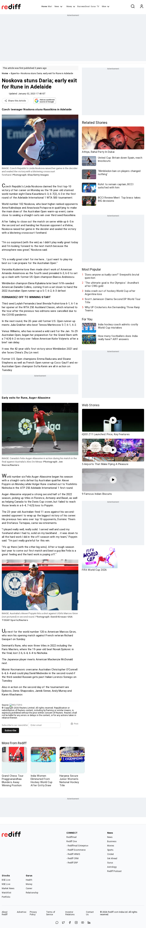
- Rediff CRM (72, 858)
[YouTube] (82, 922)
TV (98, 6)
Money (69, 6)
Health (29, 880)
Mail (50, 6)
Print (76, 724)
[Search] (132, 6)
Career (29, 888)
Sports (15, 73)
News (56, 6)
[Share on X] (63, 922)
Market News (8, 888)
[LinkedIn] (89, 922)
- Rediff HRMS (73, 854)
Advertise (21, 912)
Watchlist (6, 892)
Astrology (112, 867)
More (104, 6)
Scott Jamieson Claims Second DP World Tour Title (112, 301)
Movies (110, 845)
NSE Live (6, 884)
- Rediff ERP (72, 862)
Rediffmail (71, 837)
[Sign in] (141, 6)
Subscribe (10, 730)
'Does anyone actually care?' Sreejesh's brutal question (112, 276)
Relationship (32, 892)
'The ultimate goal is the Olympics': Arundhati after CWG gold (112, 284)
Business (112, 841)
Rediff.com (113, 912)
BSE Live (6, 880)
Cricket (110, 854)
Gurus (93, 6)
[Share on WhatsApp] (57, 922)
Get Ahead (112, 858)
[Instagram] (76, 922)
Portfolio (6, 897)
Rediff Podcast (114, 871)
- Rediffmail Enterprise (77, 845)
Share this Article (17, 101)
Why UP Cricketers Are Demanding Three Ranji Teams (112, 309)
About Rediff (5, 913)
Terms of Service (50, 913)
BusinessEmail (83, 6)
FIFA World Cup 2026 (94, 569)
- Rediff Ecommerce (75, 850)
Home (44, 6)
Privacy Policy (33, 913)
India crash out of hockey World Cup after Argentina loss (110, 292)
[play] (113, 420)
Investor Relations (70, 913)
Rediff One (71, 841)
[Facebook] (69, 922)
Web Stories (91, 405)
